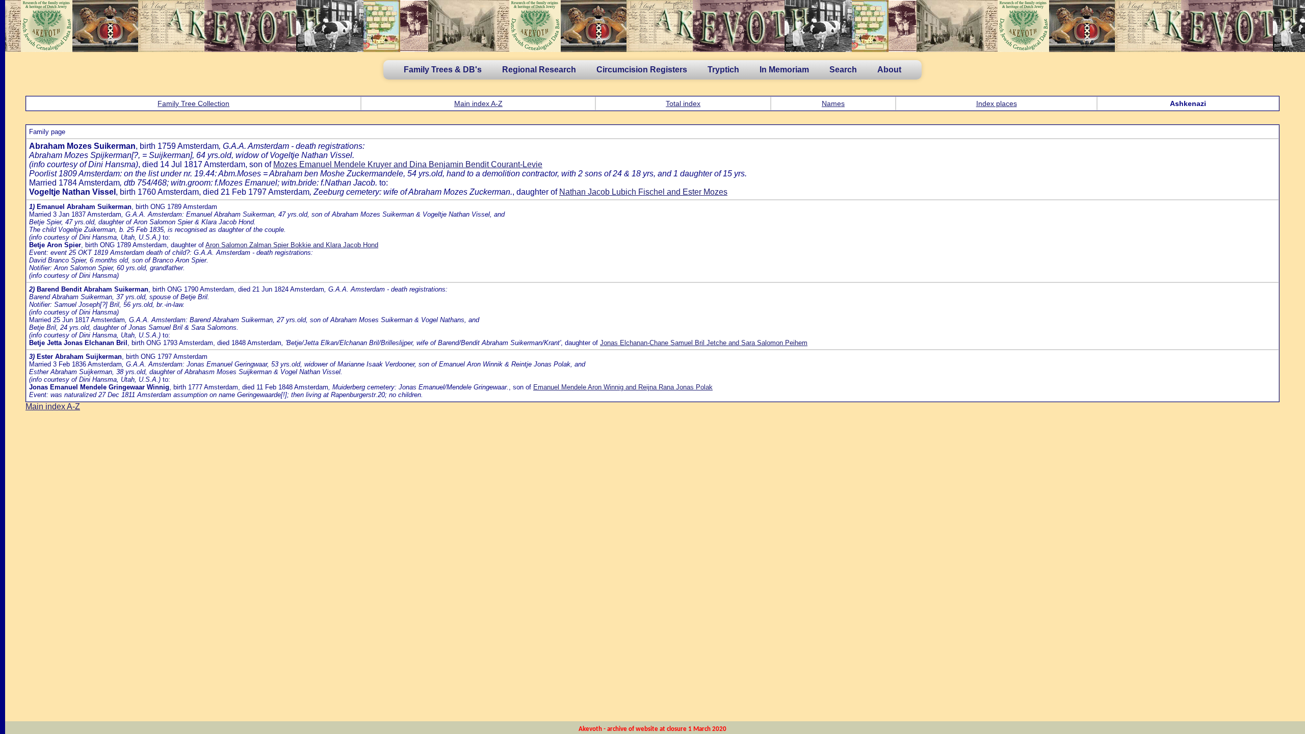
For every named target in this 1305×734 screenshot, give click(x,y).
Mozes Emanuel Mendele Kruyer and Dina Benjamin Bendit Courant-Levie (407, 164)
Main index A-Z (478, 103)
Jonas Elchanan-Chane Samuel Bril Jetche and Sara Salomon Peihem (703, 343)
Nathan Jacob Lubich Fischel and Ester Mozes (643, 192)
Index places (996, 103)
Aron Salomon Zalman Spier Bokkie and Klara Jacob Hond (291, 245)
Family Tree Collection (193, 103)
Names (833, 103)
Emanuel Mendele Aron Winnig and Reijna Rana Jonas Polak (623, 387)
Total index (683, 103)
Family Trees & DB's (443, 69)
